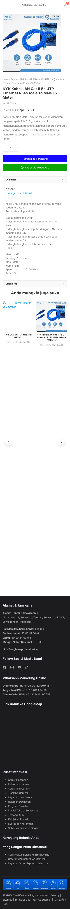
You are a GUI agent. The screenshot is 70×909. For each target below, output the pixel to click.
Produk (14, 79)
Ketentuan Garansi (18, 784)
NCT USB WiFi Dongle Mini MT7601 (18, 336)
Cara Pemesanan (18, 779)
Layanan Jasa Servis (20, 797)
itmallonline (31, 649)
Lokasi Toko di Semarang (23, 810)
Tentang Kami (16, 814)
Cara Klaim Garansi (19, 788)
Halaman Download (19, 801)
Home (6, 79)
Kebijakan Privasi (18, 819)
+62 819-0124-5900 (34, 690)
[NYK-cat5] (32, 42)
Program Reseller (18, 806)
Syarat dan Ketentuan (21, 823)
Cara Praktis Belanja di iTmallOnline (28, 854)
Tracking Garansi (18, 792)
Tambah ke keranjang (35, 158)
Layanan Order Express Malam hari (28, 863)
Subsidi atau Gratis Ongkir (23, 828)
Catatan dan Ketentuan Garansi (26, 858)
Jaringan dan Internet (19, 193)
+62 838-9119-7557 (38, 694)
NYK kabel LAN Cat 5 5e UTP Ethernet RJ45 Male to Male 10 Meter (52, 337)
